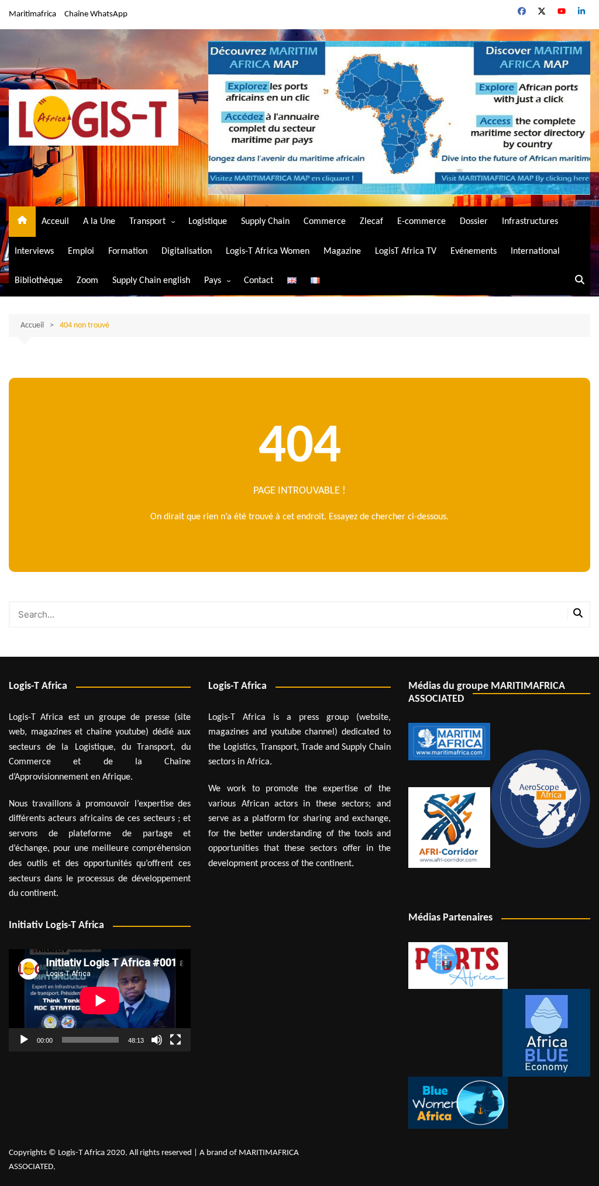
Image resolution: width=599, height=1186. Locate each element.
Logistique (207, 221)
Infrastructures (530, 221)
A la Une (99, 221)
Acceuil (55, 221)
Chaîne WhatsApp (96, 14)
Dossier (474, 221)
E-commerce (421, 221)
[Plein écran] (175, 1040)
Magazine (342, 251)
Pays (212, 280)
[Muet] (157, 1040)
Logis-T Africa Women (267, 251)
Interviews (34, 251)
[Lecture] (24, 1040)
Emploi (81, 251)
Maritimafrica (32, 14)
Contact (258, 280)
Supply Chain (265, 221)
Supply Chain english (151, 280)
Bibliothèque (39, 280)
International (535, 251)
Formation (127, 251)
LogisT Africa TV (405, 251)
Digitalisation (186, 251)
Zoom (87, 280)
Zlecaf (371, 221)
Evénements (473, 251)
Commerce (325, 221)
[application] (100, 1000)
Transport (147, 221)
